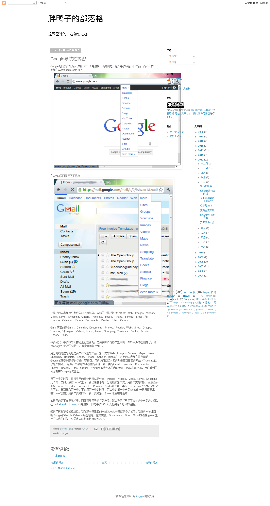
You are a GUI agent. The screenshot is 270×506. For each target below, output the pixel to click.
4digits (176, 302)
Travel (186, 295)
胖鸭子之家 (175, 136)
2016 (201, 141)
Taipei (206, 292)
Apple (201, 306)
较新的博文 (57, 462)
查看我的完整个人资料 (178, 88)
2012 (201, 155)
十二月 (205, 163)
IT (199, 296)
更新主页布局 (207, 210)
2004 (201, 275)
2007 (201, 266)
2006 (201, 271)
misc (171, 292)
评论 (174, 62)
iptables (199, 309)
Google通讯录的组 (207, 192)
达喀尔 (213, 313)
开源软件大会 (207, 222)
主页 (104, 462)
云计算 (197, 302)
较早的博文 (151, 462)
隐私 (184, 306)
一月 (203, 246)
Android (187, 302)
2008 (201, 262)
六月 (203, 228)
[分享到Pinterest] (118, 429)
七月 (203, 182)
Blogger (139, 496)
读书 (205, 313)
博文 (174, 56)
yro (168, 299)
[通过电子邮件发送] (103, 429)
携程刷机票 (206, 186)
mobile (210, 309)
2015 (201, 145)
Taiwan (171, 295)
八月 (203, 177)
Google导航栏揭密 (207, 216)
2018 (201, 136)
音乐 (176, 299)
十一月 (205, 168)
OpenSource (172, 309)
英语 (175, 306)
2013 (201, 150)
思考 (207, 299)
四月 (203, 237)
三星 (169, 313)
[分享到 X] (110, 429)
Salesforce (187, 309)
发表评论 (60, 455)
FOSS (210, 306)
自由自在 (189, 292)
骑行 (198, 299)
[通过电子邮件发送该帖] (96, 429)
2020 (201, 132)
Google (64, 433)
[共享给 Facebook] (114, 429)
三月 (203, 242)
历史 (176, 313)
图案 (207, 302)
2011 (201, 159)
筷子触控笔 (206, 205)
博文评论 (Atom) (66, 468)
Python (208, 296)
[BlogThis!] (106, 429)
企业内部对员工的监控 (207, 199)
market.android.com (64, 404)
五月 (203, 233)
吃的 (184, 313)
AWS (192, 306)
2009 (201, 257)
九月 (203, 173)
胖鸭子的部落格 (75, 18)
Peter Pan (176, 79)
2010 (201, 252)
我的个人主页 (177, 132)
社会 (197, 313)
